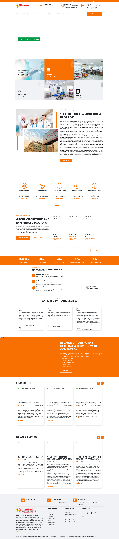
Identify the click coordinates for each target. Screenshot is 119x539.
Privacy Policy (45, 536)
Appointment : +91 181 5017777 (71, 5)
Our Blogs (31, 1)
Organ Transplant (70, 522)
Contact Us (47, 1)
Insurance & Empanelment (49, 14)
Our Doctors (39, 14)
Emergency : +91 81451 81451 (71, 7)
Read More (66, 160)
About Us (19, 1)
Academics (78, 14)
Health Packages (70, 1)
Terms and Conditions (21, 536)
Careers (25, 1)
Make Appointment (23, 238)
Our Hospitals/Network (58, 1)
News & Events (39, 1)
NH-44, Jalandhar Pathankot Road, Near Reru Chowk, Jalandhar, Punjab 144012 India (93, 7)
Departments (30, 14)
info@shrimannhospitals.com (50, 5)
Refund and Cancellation (34, 536)
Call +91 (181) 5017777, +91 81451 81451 (29, 39)
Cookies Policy (53, 536)
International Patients (68, 14)
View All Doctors (38, 238)
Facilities (24, 14)
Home (18, 14)
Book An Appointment (94, 13)
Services (59, 14)
